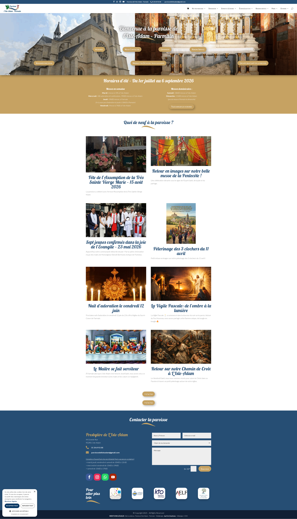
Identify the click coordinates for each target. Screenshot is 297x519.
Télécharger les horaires (181, 106)
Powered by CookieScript (19, 514)
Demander (212, 9)
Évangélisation (244, 9)
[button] (20, 511)
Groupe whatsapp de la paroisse (253, 63)
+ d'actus (148, 394)
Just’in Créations (170, 516)
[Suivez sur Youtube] (113, 477)
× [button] (34, 492)
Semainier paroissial (44, 63)
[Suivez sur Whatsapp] (105, 477)
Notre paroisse (197, 9)
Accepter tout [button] (12, 506)
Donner (283, 9)
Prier (273, 9)
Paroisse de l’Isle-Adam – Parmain (137, 2)
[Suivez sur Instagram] (97, 477)
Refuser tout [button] (27, 506)
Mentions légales (11, 501)
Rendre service (261, 9)
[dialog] (19, 503)
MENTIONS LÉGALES (116, 516)
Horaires (99, 49)
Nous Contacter (132, 49)
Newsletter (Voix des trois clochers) (148, 63)
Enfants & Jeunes (227, 9)
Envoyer (205, 468)
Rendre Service (198, 49)
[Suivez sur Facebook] (89, 477)
